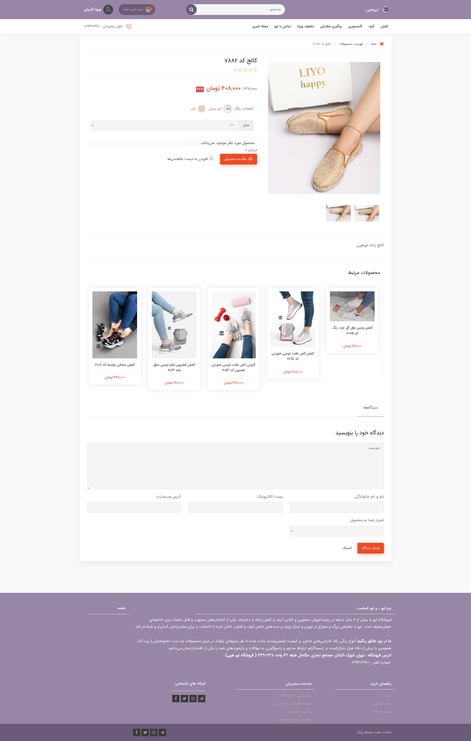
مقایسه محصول (235, 159)
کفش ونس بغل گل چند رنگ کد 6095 (354, 330)
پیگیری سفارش (331, 26)
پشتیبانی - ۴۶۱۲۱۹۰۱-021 (294, 696)
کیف (371, 26)
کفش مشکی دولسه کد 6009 (117, 364)
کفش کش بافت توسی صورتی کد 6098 (295, 356)
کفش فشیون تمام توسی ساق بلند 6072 (176, 367)
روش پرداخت (381, 711)
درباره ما (385, 696)
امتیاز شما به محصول (367, 520)
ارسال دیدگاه (371, 548)
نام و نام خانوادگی (369, 497)
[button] (137, 9)
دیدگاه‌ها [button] (370, 407)
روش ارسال (382, 703)
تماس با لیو (282, 26)
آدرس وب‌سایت (168, 497)
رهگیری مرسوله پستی (295, 719)
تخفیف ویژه (305, 26)
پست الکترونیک (270, 497)
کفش (384, 26)
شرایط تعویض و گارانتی (293, 703)
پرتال (360, 732)
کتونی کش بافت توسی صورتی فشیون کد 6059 (235, 367)
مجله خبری (260, 26)
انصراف (347, 548)
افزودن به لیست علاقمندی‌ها (188, 159)
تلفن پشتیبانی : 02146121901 (103, 26)
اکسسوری (355, 26)
